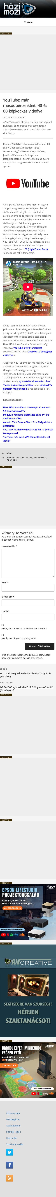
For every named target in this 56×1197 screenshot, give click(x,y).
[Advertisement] (28, 62)
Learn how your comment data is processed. (26, 656)
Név (5, 582)
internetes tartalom (19, 457)
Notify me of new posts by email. (19, 638)
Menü (30, 22)
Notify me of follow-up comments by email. (24, 628)
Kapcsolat (11, 1137)
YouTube (12, 460)
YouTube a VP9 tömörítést (27, 347)
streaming (40, 457)
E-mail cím (8, 596)
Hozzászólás (9, 546)
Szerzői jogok (13, 1131)
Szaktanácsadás (14, 1144)
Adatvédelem (13, 1125)
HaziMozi (10, 2)
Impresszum (13, 1113)
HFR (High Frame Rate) (35, 249)
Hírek (10, 453)
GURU (23, 117)
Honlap (5, 611)
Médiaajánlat (13, 1119)
